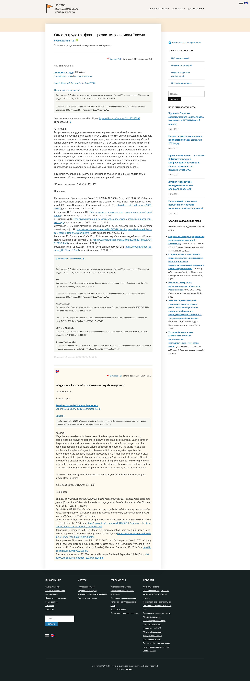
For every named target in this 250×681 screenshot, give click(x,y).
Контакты (49, 609)
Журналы (178, 9)
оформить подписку (83, 76)
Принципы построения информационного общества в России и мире (184, 286)
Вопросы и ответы (118, 609)
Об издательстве (158, 9)
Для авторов (195, 9)
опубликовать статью (63, 76)
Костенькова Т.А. (64, 40)
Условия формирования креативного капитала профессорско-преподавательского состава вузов (183, 339)
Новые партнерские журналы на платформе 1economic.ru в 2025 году (185, 140)
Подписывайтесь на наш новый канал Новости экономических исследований (185, 204)
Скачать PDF (115, 59)
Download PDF (116, 376)
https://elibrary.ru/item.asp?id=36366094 (119, 118)
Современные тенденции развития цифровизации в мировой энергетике (186, 240)
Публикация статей (180, 58)
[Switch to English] (246, 2)
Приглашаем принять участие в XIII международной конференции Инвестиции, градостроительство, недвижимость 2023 (186, 162)
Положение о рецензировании (123, 598)
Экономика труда (64, 72)
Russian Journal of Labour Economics (77, 405)
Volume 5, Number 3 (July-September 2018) (78, 409)
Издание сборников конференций (92, 594)
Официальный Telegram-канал (186, 42)
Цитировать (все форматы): (70, 259)
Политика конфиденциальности (124, 613)
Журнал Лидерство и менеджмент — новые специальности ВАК (180, 185)
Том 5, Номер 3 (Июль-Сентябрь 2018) (74, 83)
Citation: (60, 416)
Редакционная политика (121, 587)
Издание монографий (181, 65)
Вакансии (49, 605)
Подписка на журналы (181, 83)
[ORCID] (77, 40)
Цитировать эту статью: (66, 90)
